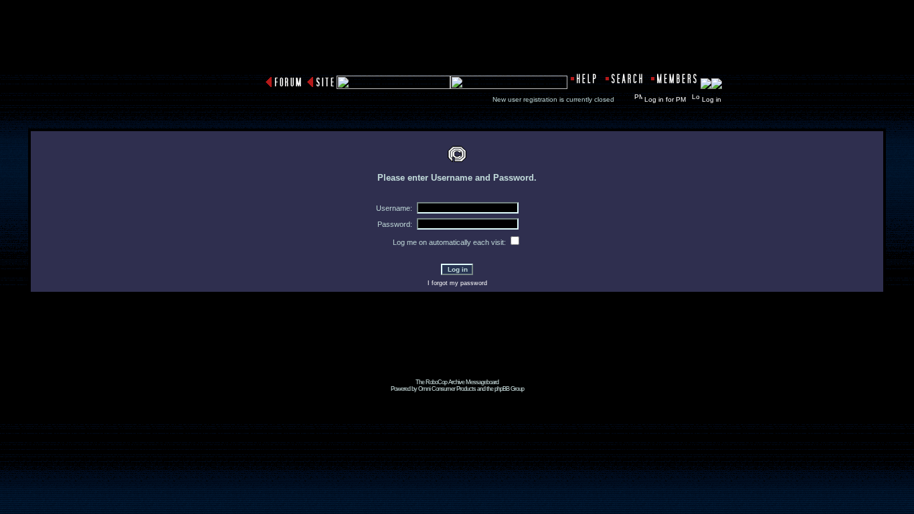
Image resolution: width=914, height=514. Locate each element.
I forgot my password (457, 283)
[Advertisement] (457, 349)
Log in (711, 99)
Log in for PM (665, 99)
